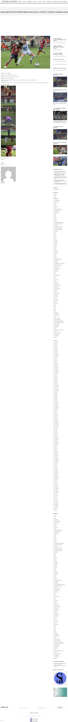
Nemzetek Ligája (56, 279)
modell (55, 273)
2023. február (56, 399)
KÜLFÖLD (40, 1)
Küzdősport (55, 250)
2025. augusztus (56, 355)
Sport (55, 307)
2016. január (56, 510)
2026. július (55, 343)
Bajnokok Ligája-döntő (57, 200)
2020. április (55, 449)
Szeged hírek (55, 312)
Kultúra (55, 248)
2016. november (56, 502)
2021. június (55, 429)
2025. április (55, 361)
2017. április (55, 498)
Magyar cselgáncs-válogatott (58, 580)
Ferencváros (55, 220)
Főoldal (20, 1)
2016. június (55, 507)
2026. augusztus (56, 342)
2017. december (56, 486)
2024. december (56, 367)
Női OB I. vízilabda (56, 284)
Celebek (55, 207)
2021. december (56, 420)
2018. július (55, 479)
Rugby (55, 304)
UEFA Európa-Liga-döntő (57, 332)
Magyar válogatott (56, 269)
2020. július (55, 445)
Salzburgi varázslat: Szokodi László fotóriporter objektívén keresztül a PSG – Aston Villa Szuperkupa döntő (60, 174)
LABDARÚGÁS (29, 1)
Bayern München (56, 201)
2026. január (56, 352)
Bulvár (55, 204)
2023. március (56, 398)
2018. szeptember (56, 476)
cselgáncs (55, 213)
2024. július (55, 374)
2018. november (56, 473)
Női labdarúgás (56, 282)
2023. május (55, 395)
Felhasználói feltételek (33, 716)
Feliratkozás (60, 707)
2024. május (55, 377)
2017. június (55, 495)
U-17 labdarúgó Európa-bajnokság (58, 329)
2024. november (56, 368)
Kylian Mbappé (56, 251)
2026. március (56, 349)
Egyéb (55, 216)
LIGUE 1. (55, 254)
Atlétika (55, 197)
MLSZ (55, 272)
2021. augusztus (56, 426)
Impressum (39, 716)
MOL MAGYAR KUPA (57, 275)
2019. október (56, 458)
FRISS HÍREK (56, 231)
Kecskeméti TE (56, 241)
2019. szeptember (56, 460)
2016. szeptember (56, 505)
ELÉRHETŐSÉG (49, 1)
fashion (55, 219)
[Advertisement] (34, 26)
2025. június (55, 358)
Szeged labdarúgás (56, 313)
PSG (54, 297)
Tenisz (55, 328)
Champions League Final (57, 210)
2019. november (56, 457)
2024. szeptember (56, 371)
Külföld (55, 247)
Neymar (55, 281)
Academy (55, 194)
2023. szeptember (56, 389)
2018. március (56, 485)
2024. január (56, 383)
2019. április (55, 467)
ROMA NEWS (56, 303)
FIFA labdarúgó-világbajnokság (58, 223)
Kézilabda (55, 244)
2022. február (56, 417)
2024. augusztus (56, 373)
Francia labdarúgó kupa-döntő (58, 228)
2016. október (56, 504)
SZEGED (24, 1)
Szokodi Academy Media (57, 319)
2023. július (55, 392)
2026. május (55, 346)
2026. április (55, 348)
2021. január (56, 436)
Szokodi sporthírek (56, 325)
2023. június (55, 393)
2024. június (55, 376)
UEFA (46, 716)
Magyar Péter (56, 266)
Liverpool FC (56, 257)
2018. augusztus (56, 477)
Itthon (55, 238)
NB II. (55, 278)
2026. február (56, 351)
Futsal (55, 232)
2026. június (55, 345)
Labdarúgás (55, 253)
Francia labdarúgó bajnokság (58, 226)
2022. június (55, 411)
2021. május (55, 430)
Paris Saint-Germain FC (57, 288)
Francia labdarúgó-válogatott (58, 229)
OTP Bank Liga (56, 287)
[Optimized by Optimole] (2, 720)
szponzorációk (56, 647)
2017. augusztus (56, 492)
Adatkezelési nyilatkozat (24, 716)
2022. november (56, 404)
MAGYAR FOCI (56, 260)
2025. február (56, 364)
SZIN (55, 316)
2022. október (56, 405)
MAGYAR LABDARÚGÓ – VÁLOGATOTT (59, 263)
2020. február (56, 452)
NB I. (55, 276)
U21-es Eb (55, 331)
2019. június (55, 464)
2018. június (55, 480)
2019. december (56, 455)
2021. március (56, 433)
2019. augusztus (56, 461)
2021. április (55, 432)
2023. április (55, 396)
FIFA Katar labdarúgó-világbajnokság (59, 222)
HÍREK (44, 1)
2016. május (55, 508)
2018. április (55, 483)
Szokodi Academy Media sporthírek (58, 322)
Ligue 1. (55, 256)
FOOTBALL (55, 225)
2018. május (55, 482)
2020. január (56, 454)
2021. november (56, 421)
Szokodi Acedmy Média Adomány (60, 1)
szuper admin (56, 663)
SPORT (55, 306)
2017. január (56, 501)
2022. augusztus (56, 408)
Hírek (55, 235)
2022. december (56, 402)
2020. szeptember (56, 442)
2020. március (56, 451)
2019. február (56, 470)
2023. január (56, 401)
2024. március (56, 380)
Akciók (55, 195)
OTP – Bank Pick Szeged (57, 285)
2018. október (56, 474)
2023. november (56, 386)
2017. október (56, 489)
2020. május (55, 448)
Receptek (55, 622)
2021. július (55, 427)
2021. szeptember (56, 424)
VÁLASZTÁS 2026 (56, 334)
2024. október (56, 370)
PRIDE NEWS (56, 294)
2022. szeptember (56, 407)
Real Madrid (55, 300)
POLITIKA (55, 291)
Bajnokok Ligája (56, 198)
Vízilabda (55, 337)
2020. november (56, 439)
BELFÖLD (35, 1)
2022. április (55, 414)
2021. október (56, 423)
